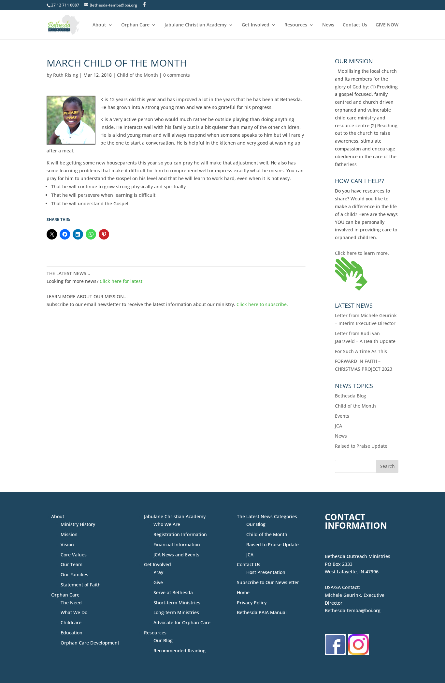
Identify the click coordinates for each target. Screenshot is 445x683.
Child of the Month (137, 75)
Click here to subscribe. (262, 304)
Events (342, 416)
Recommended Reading (179, 650)
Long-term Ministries (176, 612)
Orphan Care (135, 25)
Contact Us (355, 25)
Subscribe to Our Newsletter (268, 582)
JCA (338, 426)
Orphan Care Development (90, 643)
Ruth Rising (65, 75)
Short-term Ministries (176, 602)
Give (158, 582)
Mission (69, 534)
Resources (295, 25)
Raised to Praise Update (361, 446)
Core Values (74, 554)
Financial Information (176, 544)
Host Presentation (265, 572)
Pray (158, 572)
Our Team (71, 564)
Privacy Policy (251, 602)
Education (71, 632)
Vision (67, 544)
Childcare (71, 622)
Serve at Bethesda (173, 592)
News (328, 25)
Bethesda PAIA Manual (262, 612)
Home (243, 592)
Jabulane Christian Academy (196, 25)
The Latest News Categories (267, 516)
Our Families (74, 574)
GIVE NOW (387, 25)
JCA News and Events (176, 554)
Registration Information (180, 534)
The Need (71, 602)
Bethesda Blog (350, 396)
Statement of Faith (81, 585)
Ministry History (78, 524)
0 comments (176, 75)
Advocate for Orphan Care (181, 622)
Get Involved (255, 25)
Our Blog (163, 640)
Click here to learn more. (362, 253)
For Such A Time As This (361, 351)
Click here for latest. (122, 281)
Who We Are (166, 524)
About (99, 25)
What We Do (74, 612)
